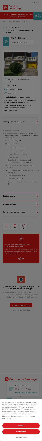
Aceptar (21, 425)
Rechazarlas (21, 432)
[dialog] (21, 420)
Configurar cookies (21, 437)
